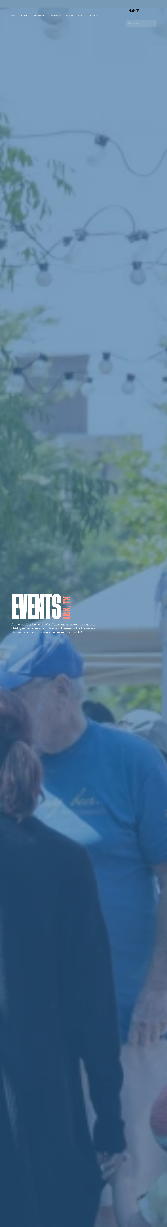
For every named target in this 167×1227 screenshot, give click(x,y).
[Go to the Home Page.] (13, 15)
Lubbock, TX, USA (141, 10)
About (79, 15)
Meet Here (39, 15)
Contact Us (93, 15)
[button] (26, 16)
